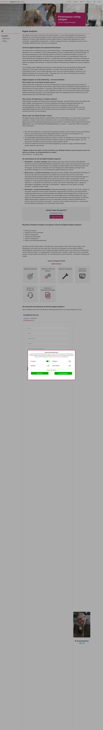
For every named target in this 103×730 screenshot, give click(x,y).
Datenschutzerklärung (57, 356)
